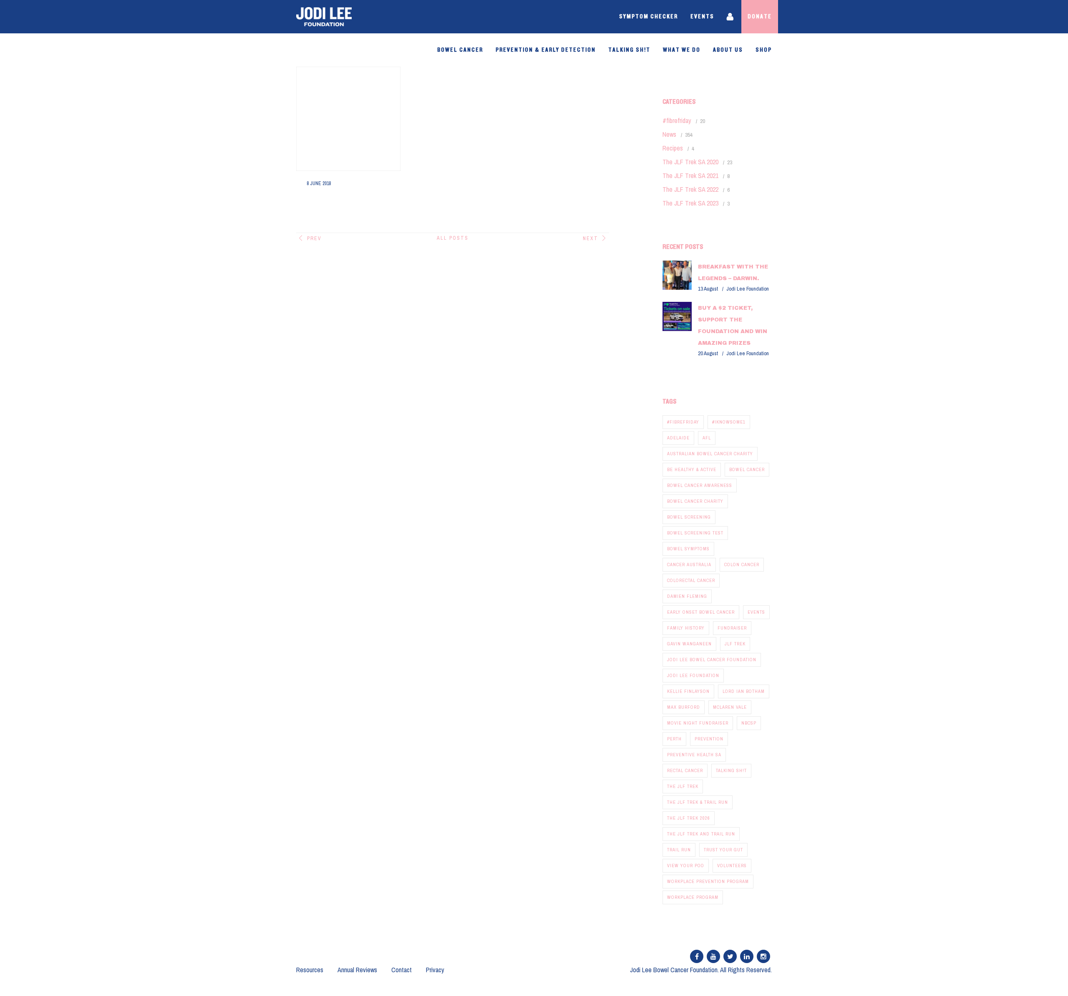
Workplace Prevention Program (708, 881)
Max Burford (683, 707)
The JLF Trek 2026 (688, 818)
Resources (309, 969)
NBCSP (748, 723)
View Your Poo (685, 865)
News (669, 134)
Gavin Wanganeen (689, 644)
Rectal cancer (685, 770)
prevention (709, 739)
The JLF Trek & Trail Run (697, 802)
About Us (728, 50)
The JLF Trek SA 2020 (690, 161)
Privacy (435, 969)
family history (686, 628)
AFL (707, 438)
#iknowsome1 (729, 422)
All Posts (453, 238)
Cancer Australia (689, 564)
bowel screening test (695, 533)
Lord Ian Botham (744, 691)
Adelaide (678, 438)
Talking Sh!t (629, 50)
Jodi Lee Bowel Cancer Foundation (711, 659)
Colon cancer (741, 564)
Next (590, 238)
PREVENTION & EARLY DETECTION (546, 50)
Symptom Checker (648, 16)
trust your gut (723, 850)
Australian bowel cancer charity (710, 454)
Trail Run (679, 850)
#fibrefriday (676, 120)
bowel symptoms (688, 549)
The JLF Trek (682, 786)
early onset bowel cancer (701, 612)
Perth (674, 739)
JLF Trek (735, 644)
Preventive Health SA (694, 755)
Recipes (672, 148)
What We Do (681, 50)
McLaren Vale (730, 707)
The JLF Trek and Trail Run (701, 834)
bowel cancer (747, 469)
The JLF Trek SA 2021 (690, 175)
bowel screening (689, 517)
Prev (314, 238)
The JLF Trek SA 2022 (690, 189)
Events (702, 16)
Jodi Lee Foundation (693, 675)
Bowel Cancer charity (695, 501)
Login (730, 16)
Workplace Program (692, 897)
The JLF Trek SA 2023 (690, 203)
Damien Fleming (687, 596)
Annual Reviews (357, 969)
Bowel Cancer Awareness (699, 485)
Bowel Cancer (460, 50)
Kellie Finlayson (688, 691)
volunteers (732, 865)
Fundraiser (732, 628)
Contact (401, 969)
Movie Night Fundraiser (697, 723)
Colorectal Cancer (691, 580)
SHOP (764, 50)
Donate (760, 16)
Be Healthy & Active (691, 469)
